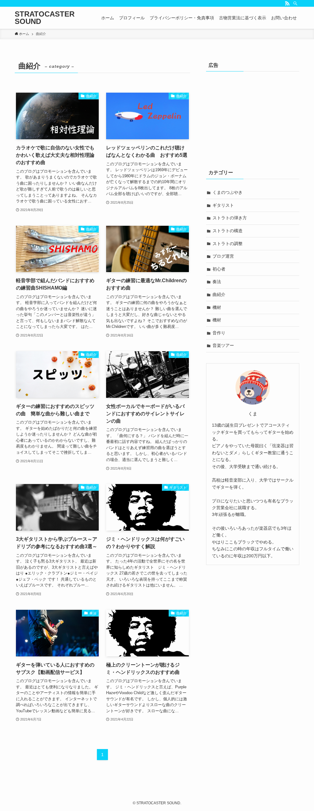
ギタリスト (223, 205)
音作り (219, 332)
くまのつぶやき (228, 192)
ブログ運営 (223, 256)
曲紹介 (219, 294)
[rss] (287, 3)
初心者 (219, 269)
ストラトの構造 (228, 230)
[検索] (295, 3)
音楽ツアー (223, 345)
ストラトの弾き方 (230, 217)
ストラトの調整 (228, 243)
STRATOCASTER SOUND (45, 17)
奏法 (217, 281)
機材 (217, 307)
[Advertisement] (252, 117)
